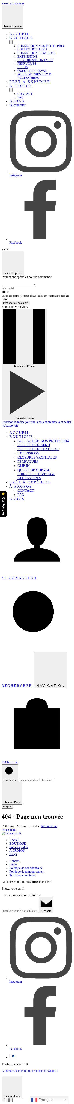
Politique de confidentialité (26, 868)
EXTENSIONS (27, 56)
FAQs (13, 864)
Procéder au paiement (15, 302)
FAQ (20, 97)
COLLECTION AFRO (32, 49)
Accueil (19, 34)
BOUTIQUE (21, 38)
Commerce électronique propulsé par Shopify (30, 1070)
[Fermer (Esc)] (7, 1100)
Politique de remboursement (26, 871)
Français (45, 1100)
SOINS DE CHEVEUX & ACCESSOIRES (34, 76)
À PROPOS (20, 86)
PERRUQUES (26, 63)
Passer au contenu (13, 3)
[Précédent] (3, 1100)
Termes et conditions (22, 875)
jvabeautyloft (10, 425)
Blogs (17, 101)
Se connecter (17, 105)
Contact (14, 860)
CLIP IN (22, 67)
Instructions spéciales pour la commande (27, 277)
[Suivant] (11, 1100)
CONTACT (25, 93)
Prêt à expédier (29, 82)
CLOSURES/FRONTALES (35, 60)
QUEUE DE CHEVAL (32, 70)
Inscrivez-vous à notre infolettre (21, 895)
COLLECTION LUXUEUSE (36, 53)
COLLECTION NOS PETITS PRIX (40, 46)
